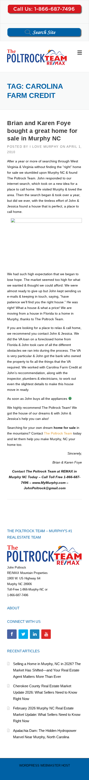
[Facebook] (12, 634)
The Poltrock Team (58, 433)
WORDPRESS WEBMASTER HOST (44, 765)
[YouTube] (46, 634)
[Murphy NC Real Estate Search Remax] (37, 57)
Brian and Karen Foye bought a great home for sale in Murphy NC (42, 131)
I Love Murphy (44, 146)
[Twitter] (23, 634)
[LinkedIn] (34, 634)
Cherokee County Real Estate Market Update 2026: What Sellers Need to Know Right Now (45, 692)
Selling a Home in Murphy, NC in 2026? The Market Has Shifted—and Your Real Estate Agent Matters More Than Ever (47, 670)
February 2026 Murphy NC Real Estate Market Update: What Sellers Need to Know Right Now (46, 714)
